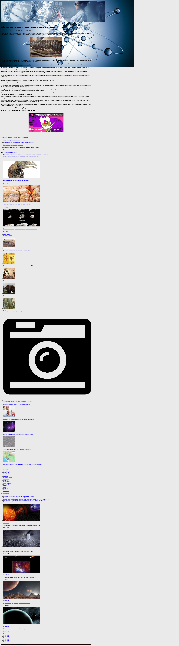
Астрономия (6, 473)
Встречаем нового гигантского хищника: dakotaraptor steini (16, 250)
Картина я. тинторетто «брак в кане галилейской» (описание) (17, 404)
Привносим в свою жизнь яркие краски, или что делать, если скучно (18, 419)
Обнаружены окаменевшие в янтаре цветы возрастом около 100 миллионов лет (21, 265)
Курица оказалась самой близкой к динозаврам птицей (15, 150)
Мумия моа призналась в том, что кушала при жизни (16, 180)
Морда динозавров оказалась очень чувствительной (15, 140)
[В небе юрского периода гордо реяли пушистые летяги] (9, 308)
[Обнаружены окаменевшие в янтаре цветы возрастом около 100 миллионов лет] (9, 263)
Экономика (5, 489)
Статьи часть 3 (6, 637)
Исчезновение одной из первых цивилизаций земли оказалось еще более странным (22, 464)
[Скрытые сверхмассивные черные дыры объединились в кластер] (9, 431)
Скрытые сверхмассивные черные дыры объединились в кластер (18, 434)
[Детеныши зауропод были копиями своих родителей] (21, 202)
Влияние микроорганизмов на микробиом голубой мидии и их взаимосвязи (20, 498)
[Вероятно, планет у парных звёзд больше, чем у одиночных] (21, 598)
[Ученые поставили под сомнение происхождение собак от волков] (21, 226)
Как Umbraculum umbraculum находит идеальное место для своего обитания (20, 502)
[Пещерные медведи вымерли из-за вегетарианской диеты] (9, 293)
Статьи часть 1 (6, 635)
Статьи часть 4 (6, 639)
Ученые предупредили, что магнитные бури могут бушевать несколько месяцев (21, 525)
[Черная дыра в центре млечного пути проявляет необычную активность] (21, 572)
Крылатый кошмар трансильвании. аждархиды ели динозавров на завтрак (20, 281)
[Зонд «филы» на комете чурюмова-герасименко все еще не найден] (21, 546)
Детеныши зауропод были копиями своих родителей (16, 204)
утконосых (15, 152)
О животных (6, 479)
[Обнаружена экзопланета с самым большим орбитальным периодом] (21, 624)
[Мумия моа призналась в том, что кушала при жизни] (21, 177)
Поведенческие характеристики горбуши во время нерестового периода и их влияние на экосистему (26, 499)
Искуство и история (7, 477)
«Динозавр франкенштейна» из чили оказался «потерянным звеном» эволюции (21, 147)
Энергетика (6, 491)
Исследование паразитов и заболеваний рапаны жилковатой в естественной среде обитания (24, 500)
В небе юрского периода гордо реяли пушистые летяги (16, 311)
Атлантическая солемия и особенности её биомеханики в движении (18, 496)
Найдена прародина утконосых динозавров (13, 145)
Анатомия (5, 469)
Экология (5, 488)
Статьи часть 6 (6, 641)
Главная (5, 633)
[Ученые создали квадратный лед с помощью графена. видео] (9, 446)
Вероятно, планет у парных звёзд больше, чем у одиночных (16, 603)
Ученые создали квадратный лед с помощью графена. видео (17, 449)
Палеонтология (6, 24)
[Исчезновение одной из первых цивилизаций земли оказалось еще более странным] (9, 462)
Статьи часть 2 (6, 636)
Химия (4, 487)
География (5, 476)
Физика (5, 485)
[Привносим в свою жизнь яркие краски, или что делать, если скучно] (9, 416)
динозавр (6, 152)
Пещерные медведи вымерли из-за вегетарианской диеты (16, 296)
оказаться (10, 152)
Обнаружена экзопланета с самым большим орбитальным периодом (19, 629)
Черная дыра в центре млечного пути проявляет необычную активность (19, 577)
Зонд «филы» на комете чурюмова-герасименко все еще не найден (18, 551)
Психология (6, 484)
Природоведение (7, 483)
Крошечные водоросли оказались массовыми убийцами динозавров (18, 142)
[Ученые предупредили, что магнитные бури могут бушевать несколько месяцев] (21, 520)
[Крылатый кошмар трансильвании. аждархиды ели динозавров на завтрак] (9, 278)
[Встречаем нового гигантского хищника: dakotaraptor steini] (9, 248)
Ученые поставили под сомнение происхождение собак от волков (20, 229)
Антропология (6, 471)
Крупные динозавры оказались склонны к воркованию (15, 137)
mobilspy (6, 31)
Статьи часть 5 (6, 640)
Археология (6, 472)
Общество (5, 480)
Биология (5, 475)
